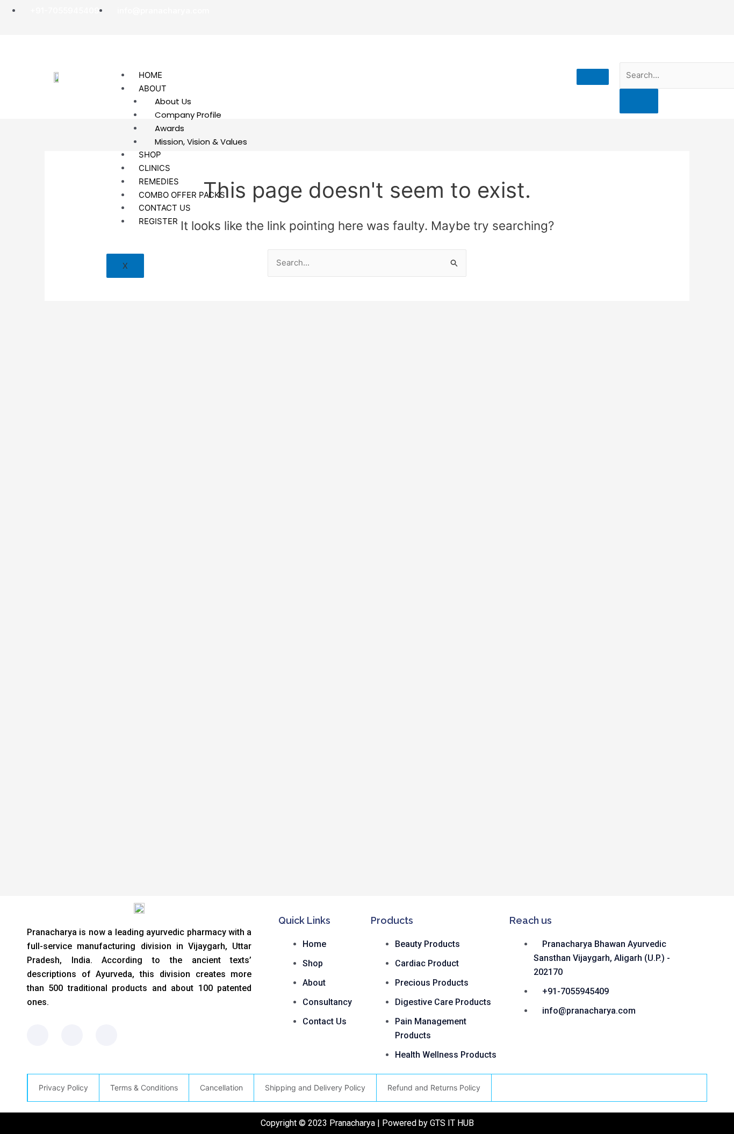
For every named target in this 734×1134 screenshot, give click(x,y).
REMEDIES (159, 181)
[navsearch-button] (629, 51)
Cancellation (221, 1087)
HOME (150, 75)
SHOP (150, 154)
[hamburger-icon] (593, 77)
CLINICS (154, 168)
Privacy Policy (63, 1087)
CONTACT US (165, 208)
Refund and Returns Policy (433, 1087)
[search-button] (639, 101)
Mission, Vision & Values (201, 141)
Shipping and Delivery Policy (315, 1087)
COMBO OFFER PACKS (182, 195)
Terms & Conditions (144, 1087)
